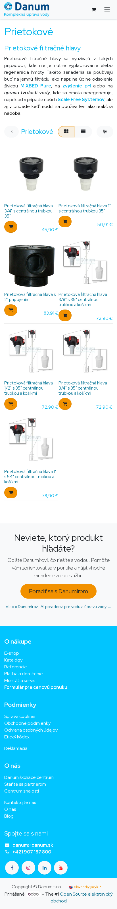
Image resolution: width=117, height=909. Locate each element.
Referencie (15, 667)
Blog (9, 816)
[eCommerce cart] (93, 9)
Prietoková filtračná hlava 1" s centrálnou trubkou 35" (84, 208)
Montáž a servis (19, 680)
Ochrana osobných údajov (31, 730)
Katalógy (13, 660)
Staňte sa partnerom (25, 784)
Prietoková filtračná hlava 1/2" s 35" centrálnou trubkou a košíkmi (28, 388)
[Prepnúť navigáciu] (107, 9)
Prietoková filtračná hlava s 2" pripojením (30, 297)
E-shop (11, 653)
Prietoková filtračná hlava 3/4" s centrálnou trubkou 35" (28, 211)
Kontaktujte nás (20, 802)
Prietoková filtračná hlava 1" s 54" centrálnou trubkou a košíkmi (30, 477)
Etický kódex (17, 737)
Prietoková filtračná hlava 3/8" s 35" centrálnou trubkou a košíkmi (82, 300)
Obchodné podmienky (27, 723)
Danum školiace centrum (29, 777)
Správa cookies (19, 716)
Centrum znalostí (21, 791)
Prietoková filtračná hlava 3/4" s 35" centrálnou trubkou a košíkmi (82, 388)
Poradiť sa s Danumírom (58, 591)
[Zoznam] (83, 131)
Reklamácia (16, 748)
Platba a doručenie (23, 674)
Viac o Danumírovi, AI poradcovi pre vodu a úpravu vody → (58, 606)
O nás (10, 809)
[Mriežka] (66, 131)
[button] (10, 226)
